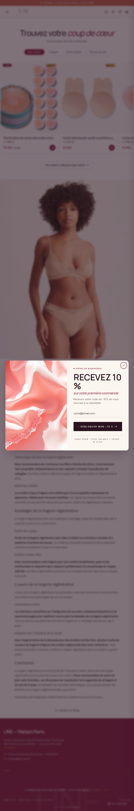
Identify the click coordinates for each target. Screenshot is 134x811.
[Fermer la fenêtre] (123, 365)
